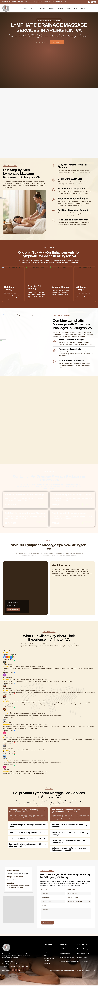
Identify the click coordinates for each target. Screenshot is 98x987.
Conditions (69, 8)
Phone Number (45, 897)
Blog (75, 8)
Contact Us (82, 8)
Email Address (71, 889)
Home (25, 8)
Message (43, 905)
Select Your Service (72, 897)
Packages (51, 8)
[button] (28, 810)
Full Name (44, 889)
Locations (60, 8)
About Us (31, 8)
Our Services (41, 8)
